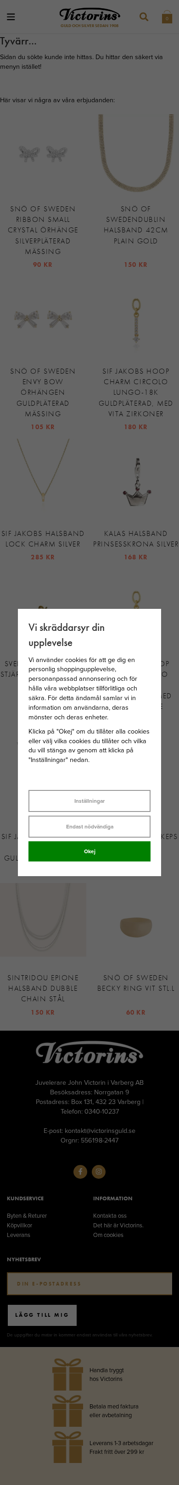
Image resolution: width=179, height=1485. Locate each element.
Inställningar (89, 801)
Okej (89, 851)
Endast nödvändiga (89, 826)
